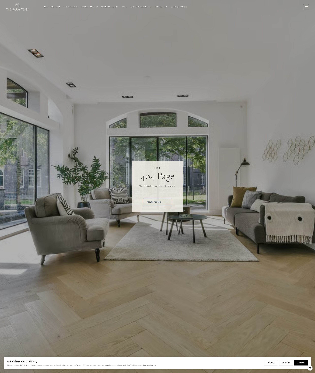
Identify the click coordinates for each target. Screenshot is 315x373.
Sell (124, 7)
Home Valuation (109, 7)
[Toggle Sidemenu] (306, 6)
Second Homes (179, 7)
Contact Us (161, 7)
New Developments (141, 7)
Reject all (270, 363)
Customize (286, 363)
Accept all (301, 363)
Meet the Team (52, 7)
